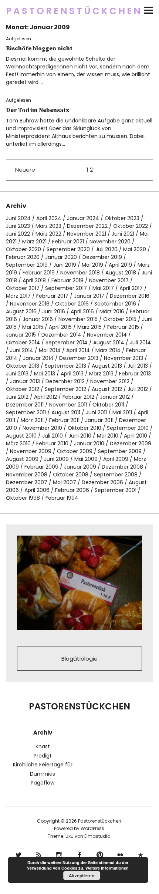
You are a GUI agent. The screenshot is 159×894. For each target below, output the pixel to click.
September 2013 (65, 366)
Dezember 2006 (102, 482)
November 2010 (42, 428)
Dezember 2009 (130, 443)
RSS (39, 854)
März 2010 (18, 443)
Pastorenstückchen (74, 10)
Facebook (80, 854)
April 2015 (60, 327)
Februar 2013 (135, 373)
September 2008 (116, 474)
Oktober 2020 (23, 249)
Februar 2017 (52, 296)
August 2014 (108, 342)
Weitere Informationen (107, 868)
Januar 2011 (99, 420)
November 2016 (30, 303)
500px (141, 854)
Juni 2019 (64, 265)
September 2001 (115, 490)
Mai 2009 (86, 459)
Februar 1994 (61, 498)
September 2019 (27, 265)
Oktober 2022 (130, 226)
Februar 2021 (68, 241)
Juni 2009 (56, 459)
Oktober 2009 (74, 451)
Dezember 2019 (102, 257)
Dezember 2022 (87, 226)
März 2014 (108, 350)
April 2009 (115, 459)
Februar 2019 (39, 272)
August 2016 (21, 311)
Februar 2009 (41, 466)
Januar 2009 (80, 466)
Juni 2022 (18, 233)
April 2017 (131, 288)
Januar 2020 (61, 257)
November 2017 (109, 280)
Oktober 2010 (84, 428)
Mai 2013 (44, 373)
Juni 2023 (18, 226)
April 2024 (48, 218)
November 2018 (80, 272)
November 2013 (123, 358)
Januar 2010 (89, 443)
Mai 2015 (32, 327)
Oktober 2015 (119, 319)
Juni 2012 (17, 397)
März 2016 (111, 311)
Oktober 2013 (22, 366)
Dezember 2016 (129, 296)
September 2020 (68, 249)
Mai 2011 (122, 412)
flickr (120, 854)
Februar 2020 (23, 257)
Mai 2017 (103, 288)
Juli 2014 (140, 342)
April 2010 (135, 435)
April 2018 (34, 280)
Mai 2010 (107, 435)
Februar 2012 (78, 397)
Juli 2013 (138, 366)
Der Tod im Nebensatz (37, 110)
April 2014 (78, 350)
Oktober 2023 (122, 218)
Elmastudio (97, 836)
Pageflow (42, 782)
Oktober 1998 (23, 498)
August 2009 (22, 459)
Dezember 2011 (25, 404)
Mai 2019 (92, 265)
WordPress (92, 828)
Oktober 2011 (108, 404)
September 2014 (66, 342)
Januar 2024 (83, 218)
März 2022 (48, 233)
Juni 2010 (79, 435)
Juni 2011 (96, 412)
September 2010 (128, 428)
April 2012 (45, 397)
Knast (42, 746)
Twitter (19, 854)
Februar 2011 (64, 420)
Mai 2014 (50, 350)
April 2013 (72, 373)
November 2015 (78, 319)
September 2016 (115, 303)
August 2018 (120, 272)
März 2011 (32, 420)
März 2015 (89, 327)
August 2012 (107, 389)
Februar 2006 (72, 490)
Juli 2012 (138, 389)
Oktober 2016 (72, 303)
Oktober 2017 (23, 288)
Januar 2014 (38, 358)
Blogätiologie (79, 658)
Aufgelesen (18, 39)
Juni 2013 (17, 373)
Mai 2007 (64, 482)
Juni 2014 (21, 350)
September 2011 (26, 412)
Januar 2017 (89, 296)
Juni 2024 (18, 218)
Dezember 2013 (78, 358)
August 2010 (21, 435)
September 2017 (66, 288)
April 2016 (82, 311)
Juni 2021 (123, 233)
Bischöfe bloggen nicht (39, 48)
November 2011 (68, 404)
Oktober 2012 (22, 389)
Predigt (43, 755)
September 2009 (120, 451)
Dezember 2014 (61, 334)
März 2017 (18, 296)
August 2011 (65, 412)
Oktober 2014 (23, 342)
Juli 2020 (106, 249)
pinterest (100, 854)
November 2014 (107, 334)
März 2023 (48, 226)
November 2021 (86, 233)
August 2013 (107, 366)
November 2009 (30, 451)
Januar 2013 (25, 381)
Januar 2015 (21, 334)
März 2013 (101, 373)
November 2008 (26, 474)
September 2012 (65, 389)
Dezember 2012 (65, 381)
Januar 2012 (115, 397)
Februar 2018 (67, 280)
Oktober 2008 (70, 474)
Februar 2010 (52, 443)
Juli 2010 (52, 435)
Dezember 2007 (26, 482)
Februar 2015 (123, 327)
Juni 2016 (53, 311)
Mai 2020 (134, 249)
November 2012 (109, 381)
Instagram (59, 854)
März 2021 (34, 241)
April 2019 (120, 265)
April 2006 (37, 490)
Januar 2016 (38, 319)
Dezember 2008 (122, 466)
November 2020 (110, 241)
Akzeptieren (81, 875)
